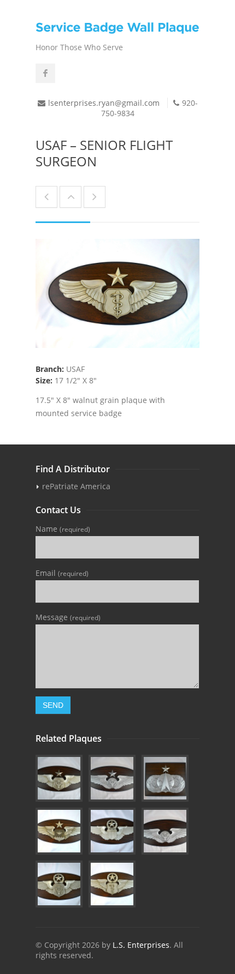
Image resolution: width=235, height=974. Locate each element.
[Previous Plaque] (46, 197)
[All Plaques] (70, 197)
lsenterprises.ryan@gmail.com (104, 103)
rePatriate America (76, 486)
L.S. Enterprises (141, 945)
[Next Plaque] (94, 197)
